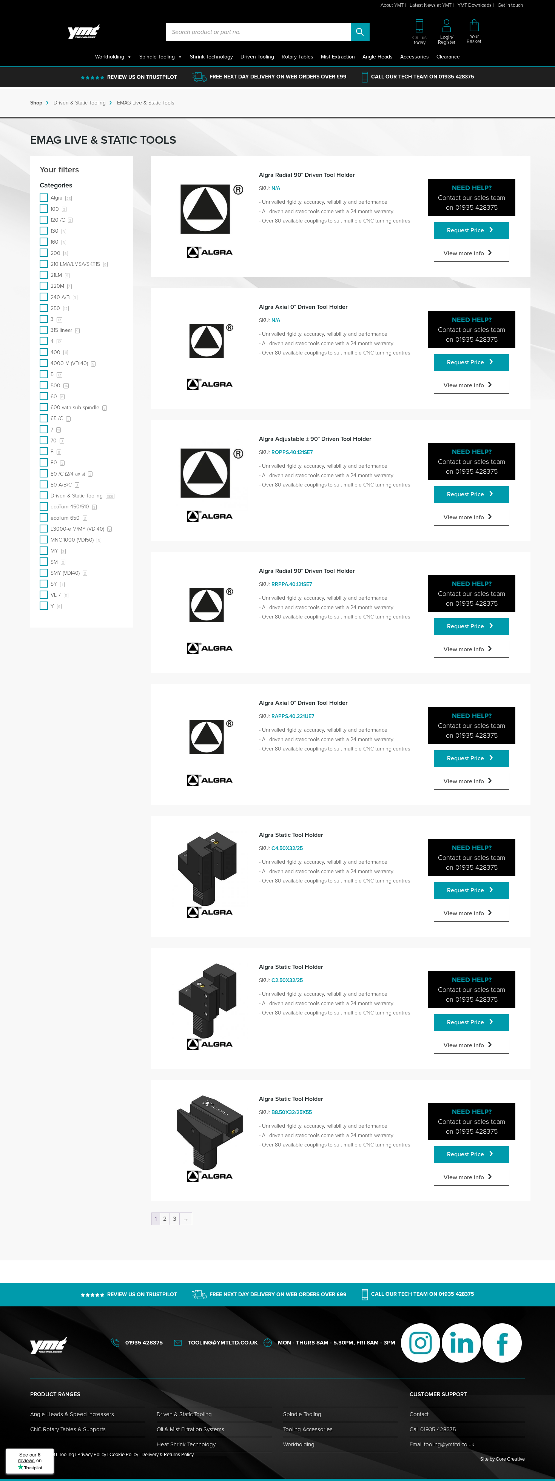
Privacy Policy (91, 1455)
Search (360, 32)
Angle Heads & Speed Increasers (72, 1414)
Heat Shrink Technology (186, 1444)
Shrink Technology (211, 57)
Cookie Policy (123, 1455)
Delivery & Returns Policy (168, 1455)
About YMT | (393, 5)
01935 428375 (456, 77)
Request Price (466, 230)
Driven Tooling (257, 57)
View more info (464, 253)
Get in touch (510, 5)
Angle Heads (377, 57)
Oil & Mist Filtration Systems (190, 1429)
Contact (419, 1414)
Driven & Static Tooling (80, 103)
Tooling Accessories (308, 1429)
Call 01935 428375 (433, 1429)
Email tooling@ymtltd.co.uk (442, 1444)
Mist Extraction (338, 57)
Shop (36, 103)
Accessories (414, 57)
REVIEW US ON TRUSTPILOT (142, 77)
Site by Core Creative (502, 1459)
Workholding (109, 57)
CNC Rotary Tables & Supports (68, 1429)
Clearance (448, 57)
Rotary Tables (297, 57)
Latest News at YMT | (432, 5)
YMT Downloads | (476, 5)
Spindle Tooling (157, 57)
